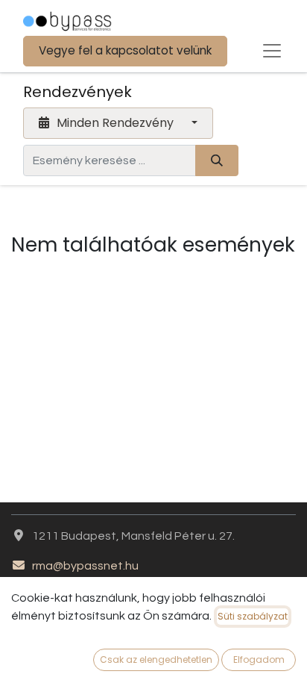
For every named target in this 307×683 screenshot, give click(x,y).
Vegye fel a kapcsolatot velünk (125, 50)
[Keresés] (216, 160)
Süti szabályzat (253, 616)
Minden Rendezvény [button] (115, 122)
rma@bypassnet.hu (85, 566)
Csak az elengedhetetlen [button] (156, 659)
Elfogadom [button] (259, 659)
